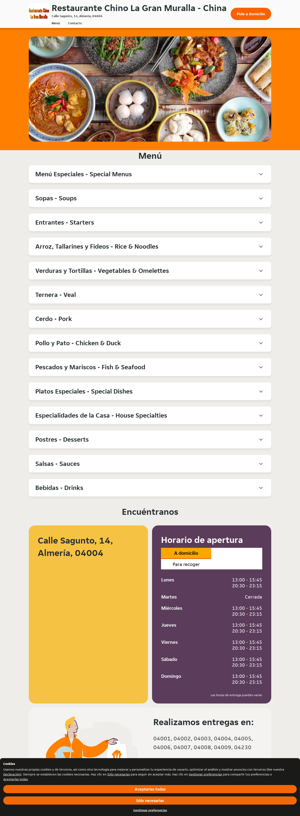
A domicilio (186, 553)
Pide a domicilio (251, 14)
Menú (56, 23)
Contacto (75, 23)
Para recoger (186, 564)
